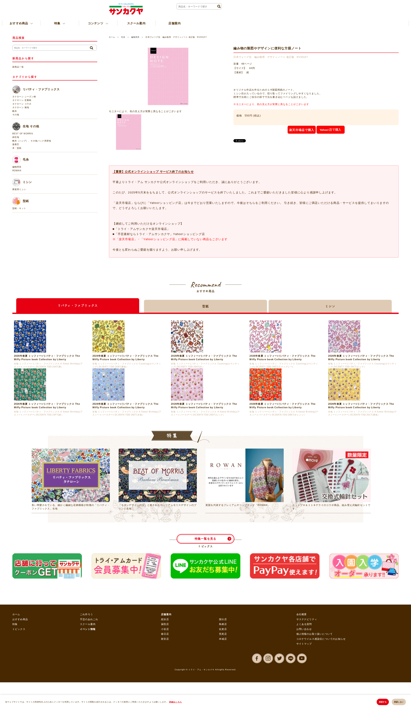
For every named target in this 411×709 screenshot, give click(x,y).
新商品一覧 (18, 67)
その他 (15, 114)
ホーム (112, 37)
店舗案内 (149, 23)
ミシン (27, 182)
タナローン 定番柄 (21, 100)
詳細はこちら (175, 702)
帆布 (14, 111)
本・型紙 (17, 148)
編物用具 (135, 37)
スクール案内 (116, 23)
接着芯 (15, 144)
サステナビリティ (306, 693)
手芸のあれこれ (89, 693)
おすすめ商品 (20, 693)
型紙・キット (19, 208)
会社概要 (301, 688)
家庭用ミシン (19, 189)
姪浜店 (165, 693)
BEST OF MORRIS (22, 133)
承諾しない (399, 702)
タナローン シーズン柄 (24, 96)
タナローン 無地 (20, 107)
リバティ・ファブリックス (41, 89)
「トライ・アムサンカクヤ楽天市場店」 (142, 229)
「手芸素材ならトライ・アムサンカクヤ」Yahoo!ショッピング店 (160, 234)
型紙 (26, 200)
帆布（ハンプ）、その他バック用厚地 (31, 141)
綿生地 (15, 137)
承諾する (383, 702)
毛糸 (123, 37)
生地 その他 (31, 126)
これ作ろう (86, 688)
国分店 (223, 693)
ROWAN (16, 170)
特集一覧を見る (205, 612)
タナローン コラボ (21, 104)
